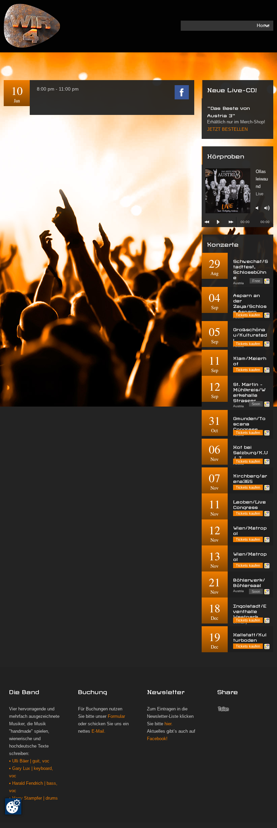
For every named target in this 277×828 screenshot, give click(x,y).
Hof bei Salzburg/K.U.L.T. (250, 451)
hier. (169, 724)
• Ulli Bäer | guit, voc (29, 761)
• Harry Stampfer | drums (33, 798)
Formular (116, 716)
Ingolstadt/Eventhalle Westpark (250, 610)
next (231, 222)
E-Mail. (98, 731)
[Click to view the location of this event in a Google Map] (267, 281)
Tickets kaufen (248, 315)
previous (207, 222)
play (218, 222)
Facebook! (157, 738)
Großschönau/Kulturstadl (250, 334)
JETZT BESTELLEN (227, 129)
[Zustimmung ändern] (13, 806)
